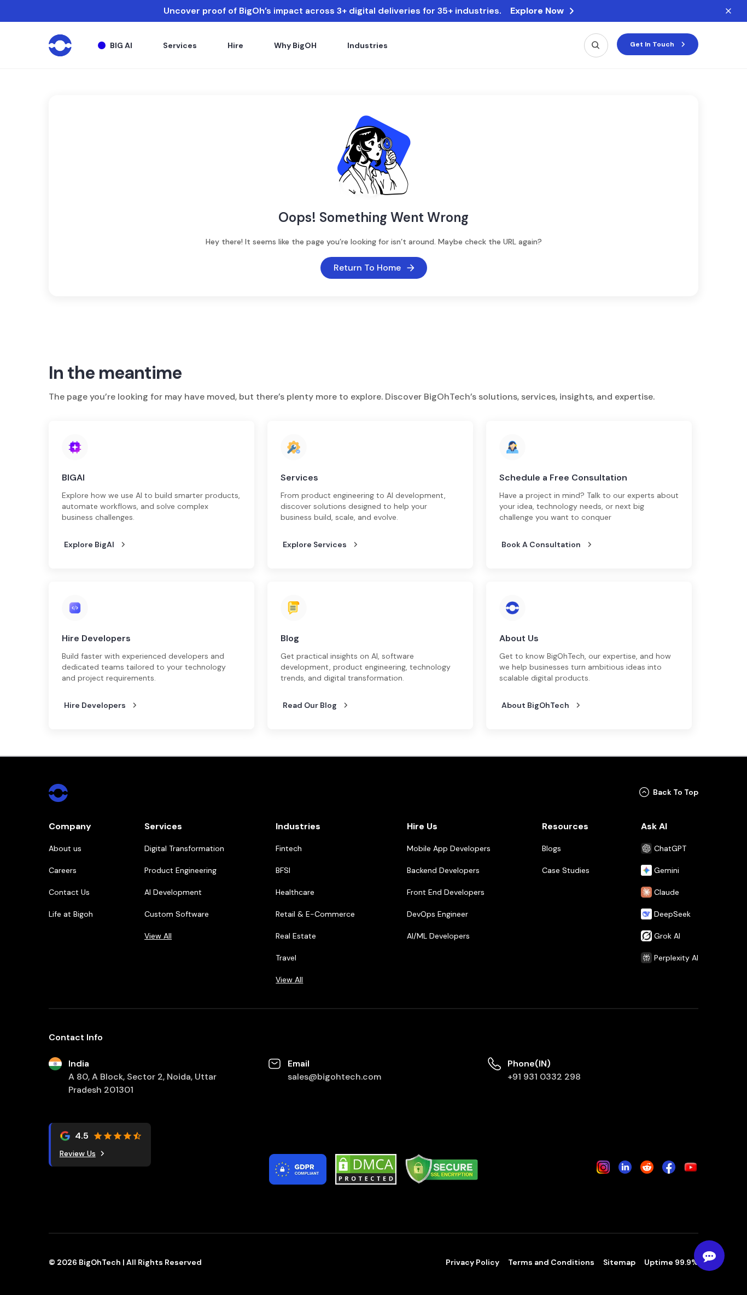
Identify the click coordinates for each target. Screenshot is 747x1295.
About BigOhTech (535, 705)
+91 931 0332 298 (544, 1076)
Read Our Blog (310, 705)
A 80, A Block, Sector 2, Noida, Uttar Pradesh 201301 (142, 1083)
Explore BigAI (89, 544)
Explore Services (315, 544)
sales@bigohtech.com (334, 1076)
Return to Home (367, 267)
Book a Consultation (541, 544)
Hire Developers (95, 705)
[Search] (596, 45)
